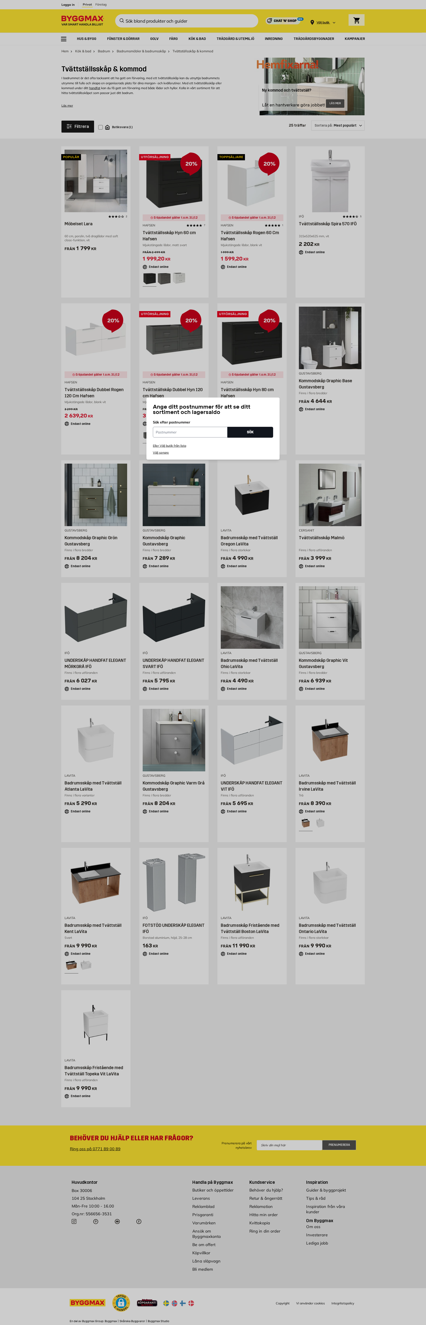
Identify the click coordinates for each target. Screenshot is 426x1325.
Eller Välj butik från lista (169, 446)
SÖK (250, 432)
